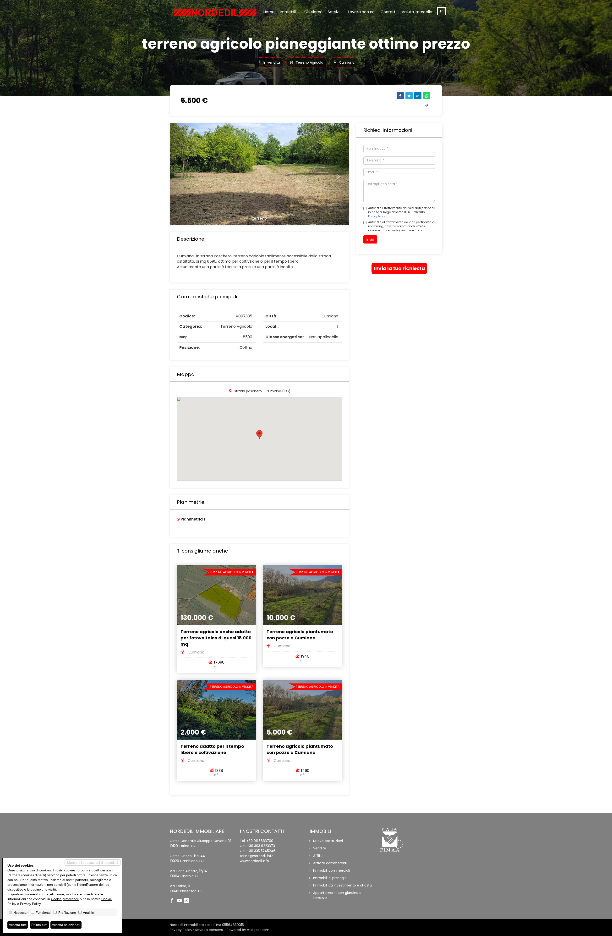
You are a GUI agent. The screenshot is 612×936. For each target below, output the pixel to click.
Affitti (317, 855)
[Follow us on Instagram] (187, 900)
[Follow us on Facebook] (173, 900)
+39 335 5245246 (261, 850)
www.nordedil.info (254, 860)
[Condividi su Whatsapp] (426, 95)
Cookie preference (65, 899)
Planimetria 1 (192, 519)
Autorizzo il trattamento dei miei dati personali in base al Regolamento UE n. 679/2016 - (401, 212)
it (441, 11)
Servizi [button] (334, 12)
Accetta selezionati (66, 925)
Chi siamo (313, 12)
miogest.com (258, 929)
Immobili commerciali (331, 870)
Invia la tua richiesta (399, 268)
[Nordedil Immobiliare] (215, 12)
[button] (183, 174)
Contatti (388, 12)
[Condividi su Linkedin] (417, 95)
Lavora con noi (361, 12)
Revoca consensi (209, 929)
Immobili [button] (288, 12)
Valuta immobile (417, 12)
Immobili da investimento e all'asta (342, 885)
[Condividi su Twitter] (409, 95)
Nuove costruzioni (328, 840)
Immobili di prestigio (330, 877)
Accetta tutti (18, 925)
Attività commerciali (330, 863)
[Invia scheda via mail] (426, 105)
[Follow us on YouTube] (180, 900)
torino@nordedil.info (256, 855)
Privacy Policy (376, 216)
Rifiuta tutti (39, 925)
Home (268, 12)
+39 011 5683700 (259, 840)
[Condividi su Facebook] (400, 95)
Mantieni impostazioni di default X (92, 862)
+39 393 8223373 (261, 845)
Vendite (319, 848)
